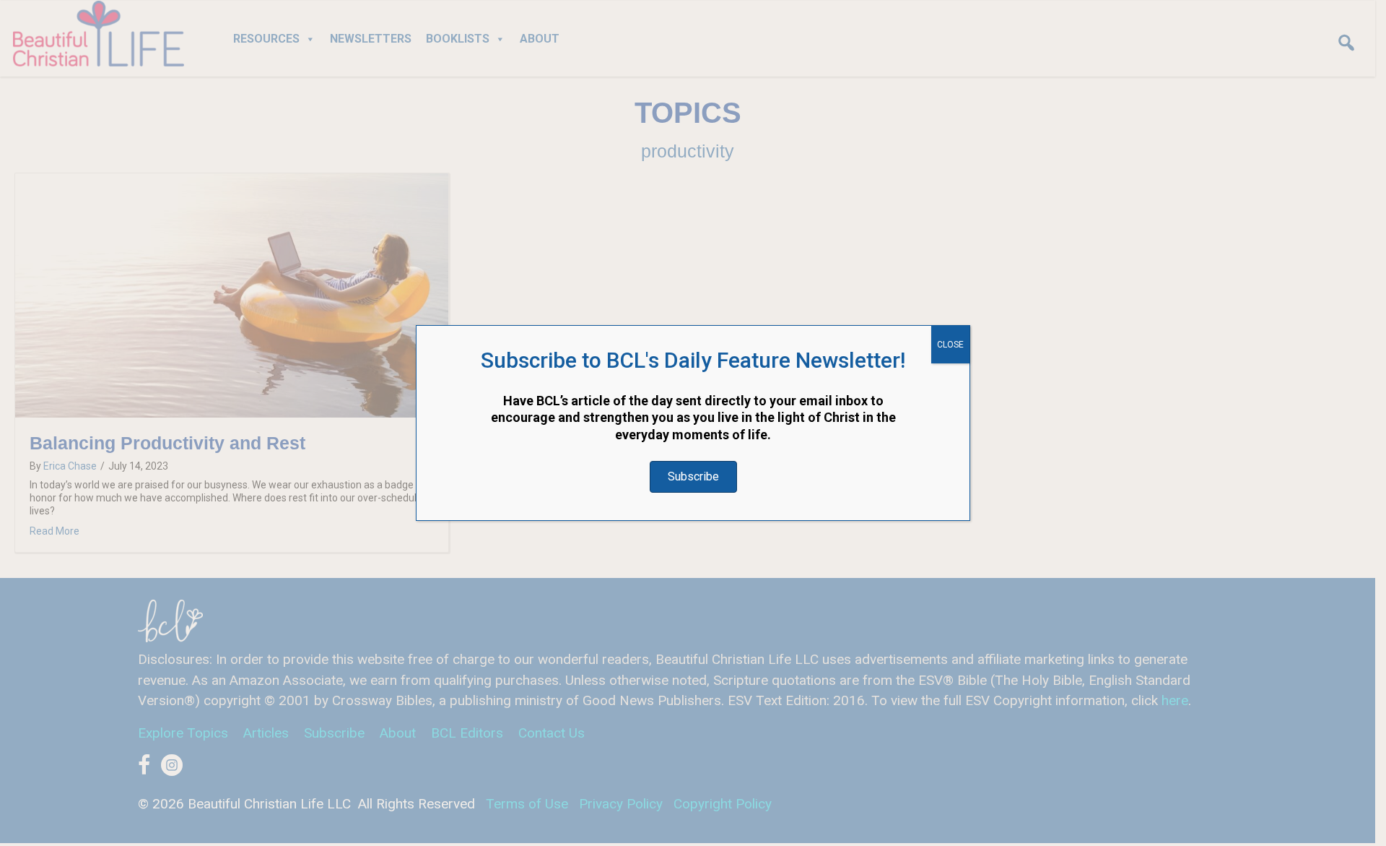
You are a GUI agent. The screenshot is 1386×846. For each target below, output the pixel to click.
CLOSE (950, 345)
